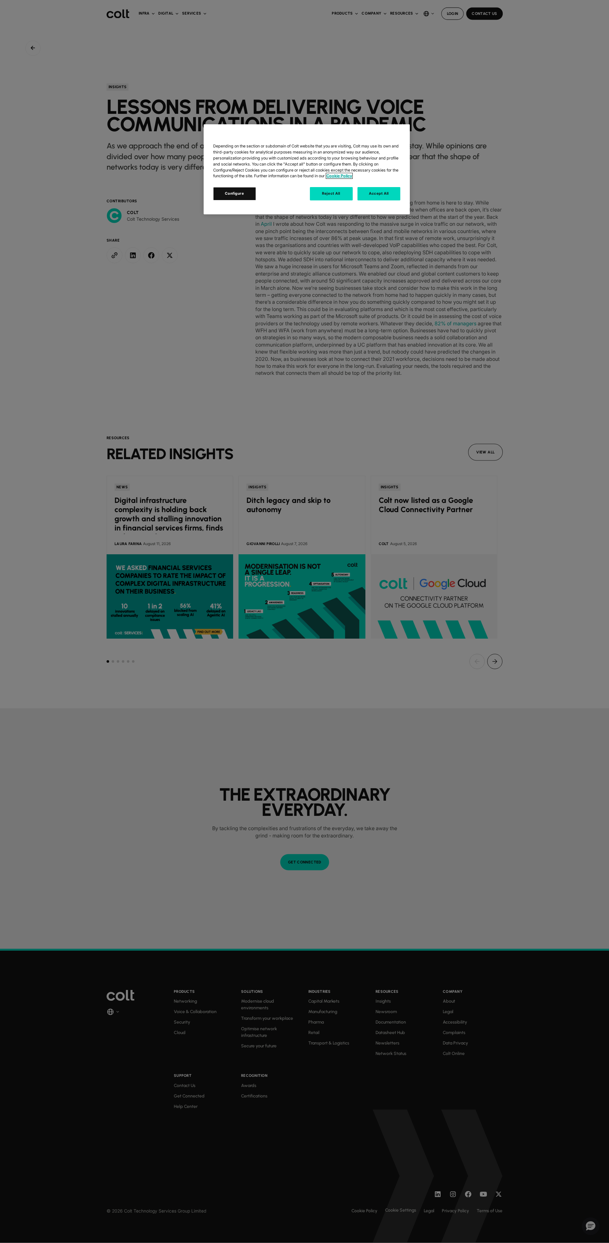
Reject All (331, 193)
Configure (234, 193)
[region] (307, 169)
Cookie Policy (339, 175)
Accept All (379, 193)
